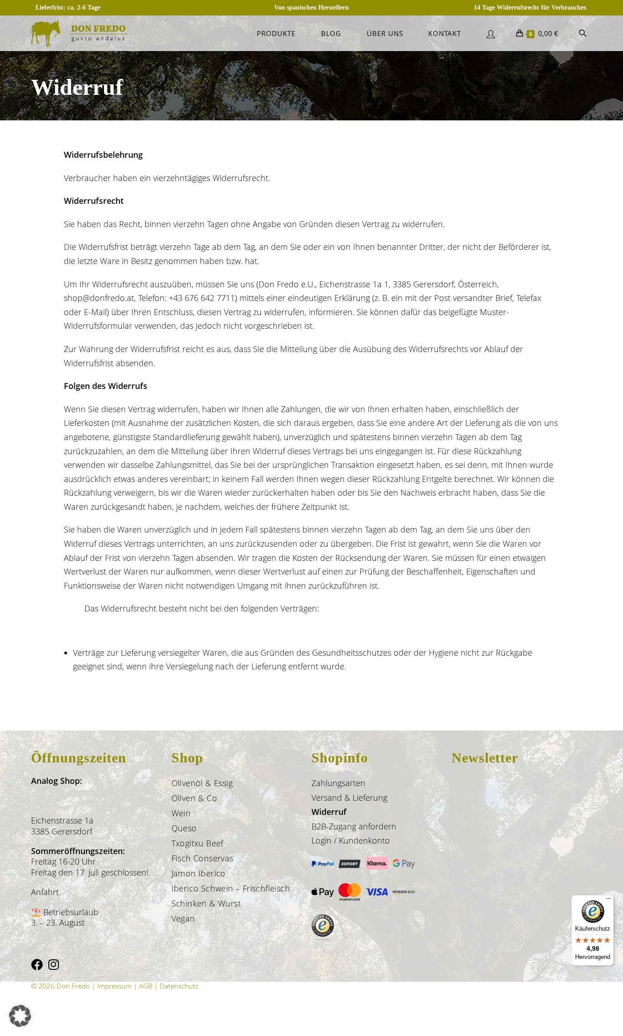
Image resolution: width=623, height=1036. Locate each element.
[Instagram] (53, 965)
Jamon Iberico (198, 873)
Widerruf (329, 811)
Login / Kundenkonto (351, 840)
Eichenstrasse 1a (62, 820)
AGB (145, 985)
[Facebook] (37, 965)
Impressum (114, 985)
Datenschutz (179, 985)
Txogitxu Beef (197, 843)
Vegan (183, 918)
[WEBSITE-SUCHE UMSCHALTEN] (582, 33)
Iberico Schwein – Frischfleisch (230, 888)
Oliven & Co (194, 798)
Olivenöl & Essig (202, 782)
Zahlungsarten (338, 782)
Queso (184, 828)
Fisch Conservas (202, 858)
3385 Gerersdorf (61, 831)
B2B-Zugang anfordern (354, 826)
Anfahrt (45, 891)
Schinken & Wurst (206, 903)
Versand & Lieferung (349, 797)
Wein (181, 813)
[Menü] (608, 900)
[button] (20, 1016)
